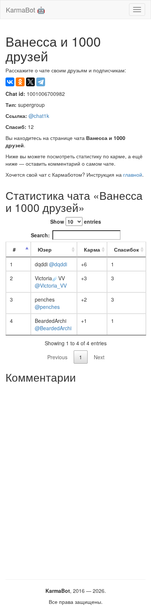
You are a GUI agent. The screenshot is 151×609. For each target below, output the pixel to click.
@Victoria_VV (51, 285)
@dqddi (58, 264)
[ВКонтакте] (9, 82)
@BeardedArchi (53, 328)
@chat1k (39, 115)
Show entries (75, 221)
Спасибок (126, 249)
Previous (57, 357)
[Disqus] (75, 478)
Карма (92, 249)
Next (99, 357)
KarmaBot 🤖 (25, 9)
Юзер (45, 249)
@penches (47, 306)
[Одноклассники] (20, 82)
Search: (40, 235)
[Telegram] (40, 82)
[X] (30, 82)
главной (132, 174)
